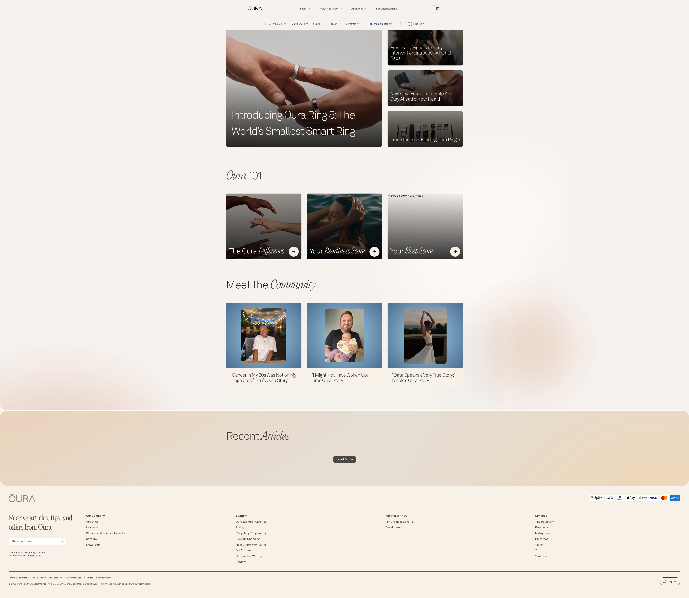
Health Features (328, 9)
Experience (356, 9)
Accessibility (55, 578)
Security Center (104, 578)
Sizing (240, 527)
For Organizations (386, 9)
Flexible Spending (248, 539)
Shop (303, 9)
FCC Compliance (72, 578)
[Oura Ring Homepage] (256, 8)
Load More (344, 459)
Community (352, 24)
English (672, 581)
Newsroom (93, 544)
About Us (92, 522)
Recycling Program (249, 533)
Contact (241, 562)
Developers (393, 527)
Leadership (93, 527)
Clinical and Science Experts (105, 533)
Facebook (541, 527)
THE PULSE (275, 24)
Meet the (270, 285)
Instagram (542, 533)
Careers (91, 539)
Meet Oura (298, 24)
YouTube (541, 556)
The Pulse (544, 522)
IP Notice (88, 578)
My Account (244, 550)
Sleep (317, 24)
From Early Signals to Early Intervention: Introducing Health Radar (421, 53)
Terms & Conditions (19, 578)
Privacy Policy (34, 556)
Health (333, 24)
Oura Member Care (249, 522)
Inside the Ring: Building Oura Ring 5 (425, 140)
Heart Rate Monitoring (251, 544)
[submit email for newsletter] (62, 541)
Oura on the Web (247, 556)
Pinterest (541, 539)
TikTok (539, 544)
